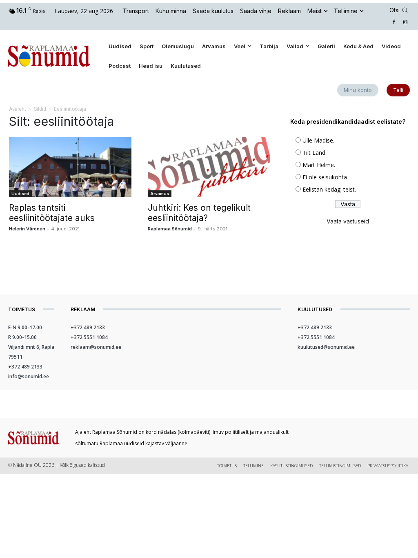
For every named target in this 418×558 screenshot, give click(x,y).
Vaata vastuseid (348, 221)
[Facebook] (393, 22)
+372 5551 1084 (89, 337)
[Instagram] (405, 22)
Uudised (20, 193)
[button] (399, 10)
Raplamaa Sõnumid (170, 229)
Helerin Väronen (27, 229)
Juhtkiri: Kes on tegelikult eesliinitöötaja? (199, 213)
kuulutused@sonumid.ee (326, 347)
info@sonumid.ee (28, 376)
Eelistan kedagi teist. (329, 189)
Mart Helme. (318, 165)
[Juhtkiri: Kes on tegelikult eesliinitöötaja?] (209, 167)
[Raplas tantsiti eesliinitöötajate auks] (70, 167)
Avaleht (17, 109)
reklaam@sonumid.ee (96, 347)
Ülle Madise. (318, 140)
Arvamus (159, 193)
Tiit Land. (314, 152)
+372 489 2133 (25, 366)
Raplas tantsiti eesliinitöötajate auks (52, 213)
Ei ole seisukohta (324, 177)
